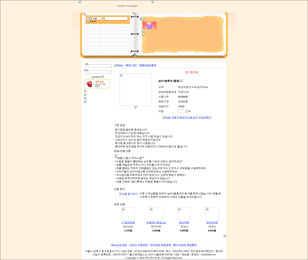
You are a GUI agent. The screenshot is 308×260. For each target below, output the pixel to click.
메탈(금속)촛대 (147, 65)
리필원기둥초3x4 (156, 222)
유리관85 (184, 222)
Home (120, 65)
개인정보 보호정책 (160, 244)
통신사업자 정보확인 (185, 244)
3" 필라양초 (128, 222)
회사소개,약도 (119, 244)
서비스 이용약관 (138, 244)
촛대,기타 (131, 65)
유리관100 (212, 222)
